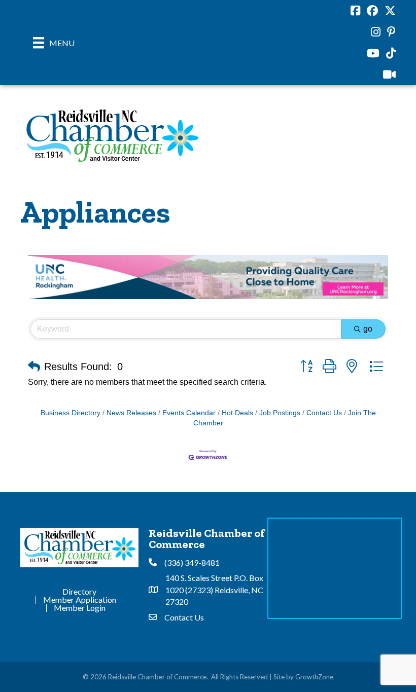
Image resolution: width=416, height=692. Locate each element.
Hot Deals (237, 413)
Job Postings (279, 413)
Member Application (79, 600)
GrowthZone (314, 677)
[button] (34, 366)
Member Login (80, 608)
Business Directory (70, 413)
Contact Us (324, 413)
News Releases (131, 413)
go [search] (367, 328)
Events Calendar (189, 413)
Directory (79, 592)
